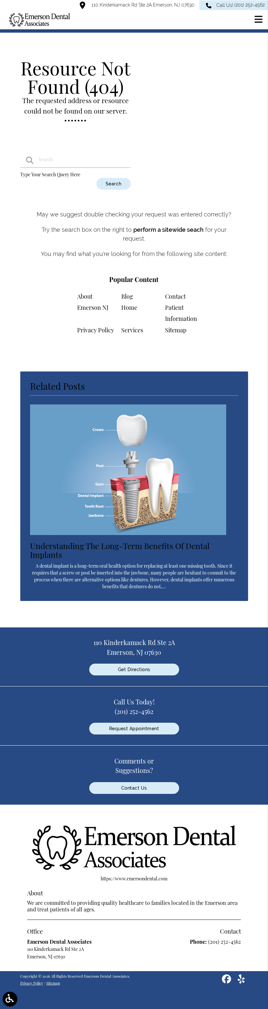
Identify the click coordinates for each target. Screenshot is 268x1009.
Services (132, 330)
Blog (127, 296)
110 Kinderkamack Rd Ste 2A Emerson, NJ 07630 (142, 5)
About (84, 296)
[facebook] (227, 981)
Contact (175, 296)
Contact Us (134, 788)
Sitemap (175, 330)
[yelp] (241, 981)
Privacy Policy (95, 330)
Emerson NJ (93, 307)
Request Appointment (134, 728)
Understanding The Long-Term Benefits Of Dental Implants (119, 550)
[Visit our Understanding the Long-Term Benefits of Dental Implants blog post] (128, 536)
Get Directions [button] (134, 669)
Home (129, 307)
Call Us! (240, 5)
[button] (258, 20)
